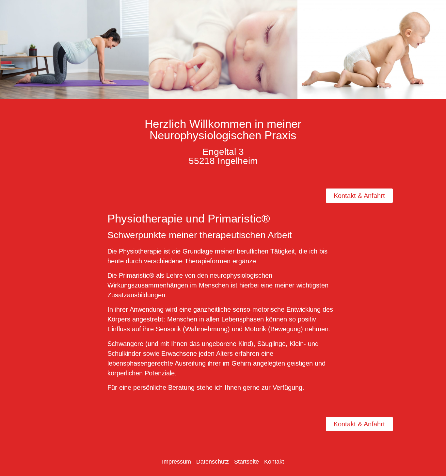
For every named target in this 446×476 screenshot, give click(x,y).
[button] (6, 51)
